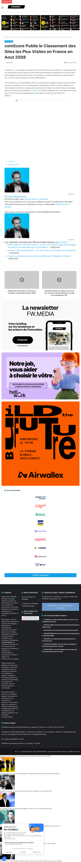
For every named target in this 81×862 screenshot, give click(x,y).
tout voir (61, 242)
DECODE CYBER (49, 625)
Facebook (34, 90)
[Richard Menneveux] (17, 192)
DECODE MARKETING (50, 633)
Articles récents (13, 164)
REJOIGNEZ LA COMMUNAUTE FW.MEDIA (60, 607)
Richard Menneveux (16, 196)
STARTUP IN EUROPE (50, 644)
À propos (11, 161)
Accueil (8, 37)
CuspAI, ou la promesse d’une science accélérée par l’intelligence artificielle (39, 256)
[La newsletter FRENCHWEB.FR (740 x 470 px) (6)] (40, 350)
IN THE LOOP (16, 37)
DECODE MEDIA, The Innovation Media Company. (52, 751)
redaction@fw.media (28, 606)
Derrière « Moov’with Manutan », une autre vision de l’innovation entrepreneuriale (42, 250)
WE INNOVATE (48, 649)
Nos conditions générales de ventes (12, 739)
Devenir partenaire (40, 575)
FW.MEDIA (13, 596)
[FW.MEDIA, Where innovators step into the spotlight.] (16, 7)
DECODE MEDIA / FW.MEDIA (36, 199)
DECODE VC (47, 639)
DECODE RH (47, 630)
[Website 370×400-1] (40, 485)
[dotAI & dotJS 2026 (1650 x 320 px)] (40, 22)
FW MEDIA (47, 619)
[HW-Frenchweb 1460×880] (40, 399)
